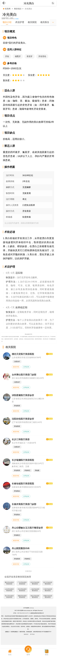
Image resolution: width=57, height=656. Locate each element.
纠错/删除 (17, 18)
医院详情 (16, 367)
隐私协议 (26, 634)
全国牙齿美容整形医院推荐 (17, 577)
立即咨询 (26, 367)
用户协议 (32, 634)
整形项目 (18, 9)
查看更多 (28, 571)
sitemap (32, 607)
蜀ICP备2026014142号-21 (23, 613)
